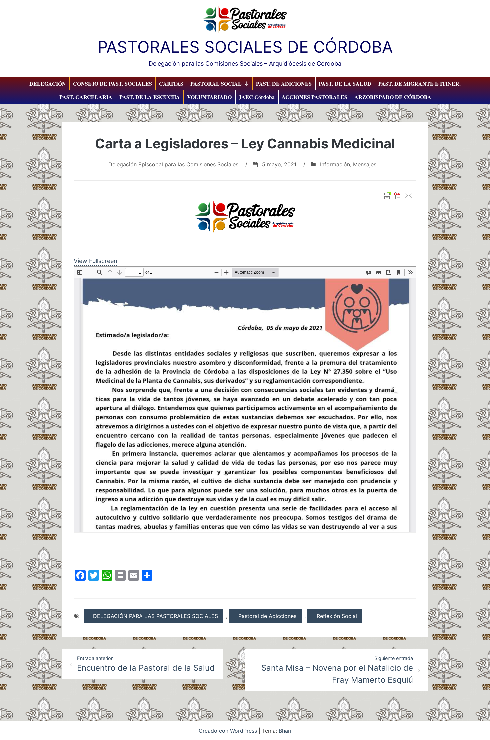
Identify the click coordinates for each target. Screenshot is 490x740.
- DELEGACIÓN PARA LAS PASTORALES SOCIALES (153, 616)
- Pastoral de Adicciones (265, 616)
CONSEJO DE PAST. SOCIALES (112, 83)
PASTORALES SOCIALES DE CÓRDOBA (245, 47)
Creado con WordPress (229, 730)
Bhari (285, 730)
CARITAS (171, 83)
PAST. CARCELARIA (85, 97)
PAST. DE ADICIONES (284, 83)
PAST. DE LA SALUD (345, 83)
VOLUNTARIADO (209, 97)
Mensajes (364, 164)
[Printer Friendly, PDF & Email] (398, 195)
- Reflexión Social (335, 616)
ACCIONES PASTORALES (314, 97)
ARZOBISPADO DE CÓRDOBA (392, 97)
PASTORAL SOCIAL (216, 83)
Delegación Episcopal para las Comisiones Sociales (173, 164)
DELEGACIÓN (47, 83)
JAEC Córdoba (257, 97)
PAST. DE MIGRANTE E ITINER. (419, 83)
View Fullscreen (95, 260)
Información (335, 164)
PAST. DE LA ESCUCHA (149, 97)
